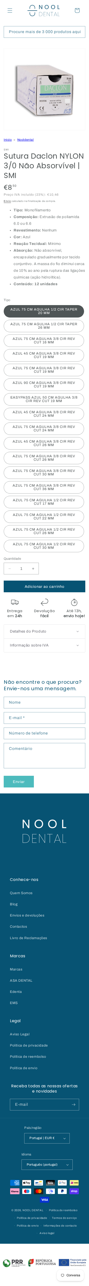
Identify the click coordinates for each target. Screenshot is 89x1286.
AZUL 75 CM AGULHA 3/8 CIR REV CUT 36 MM (44, 487)
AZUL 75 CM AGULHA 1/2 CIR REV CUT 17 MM (44, 501)
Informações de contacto (60, 1225)
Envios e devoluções (27, 915)
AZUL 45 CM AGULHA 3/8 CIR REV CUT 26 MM (44, 443)
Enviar (19, 782)
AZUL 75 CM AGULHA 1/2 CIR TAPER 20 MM (43, 311)
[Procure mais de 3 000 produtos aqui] (79, 31)
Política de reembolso (28, 1056)
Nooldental (25, 139)
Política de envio (23, 1068)
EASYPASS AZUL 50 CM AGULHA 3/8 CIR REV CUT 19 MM (44, 399)
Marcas (16, 969)
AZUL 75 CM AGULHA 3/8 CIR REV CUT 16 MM (44, 340)
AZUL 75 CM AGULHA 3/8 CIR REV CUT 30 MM (44, 472)
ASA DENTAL (21, 980)
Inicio (8, 139)
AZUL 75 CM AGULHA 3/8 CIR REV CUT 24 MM (44, 428)
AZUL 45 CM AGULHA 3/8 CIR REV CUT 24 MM (44, 413)
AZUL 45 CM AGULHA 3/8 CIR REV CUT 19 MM (44, 355)
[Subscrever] (73, 1104)
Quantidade (12, 558)
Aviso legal (47, 1233)
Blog (14, 904)
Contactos (18, 926)
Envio (7, 201)
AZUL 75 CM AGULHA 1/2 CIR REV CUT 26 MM (44, 531)
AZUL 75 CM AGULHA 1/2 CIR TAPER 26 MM (43, 325)
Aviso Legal (20, 1034)
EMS (14, 1003)
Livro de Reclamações (28, 938)
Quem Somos (21, 893)
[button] (9, 10)
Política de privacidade (29, 1045)
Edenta (16, 992)
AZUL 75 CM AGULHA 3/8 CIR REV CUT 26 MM (44, 457)
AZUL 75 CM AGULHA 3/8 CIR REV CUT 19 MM (44, 369)
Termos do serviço (64, 1217)
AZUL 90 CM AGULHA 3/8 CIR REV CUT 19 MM (44, 384)
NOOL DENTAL (33, 1210)
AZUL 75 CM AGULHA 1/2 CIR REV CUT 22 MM (44, 516)
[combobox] (44, 32)
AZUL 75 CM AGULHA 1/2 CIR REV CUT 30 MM (44, 546)
